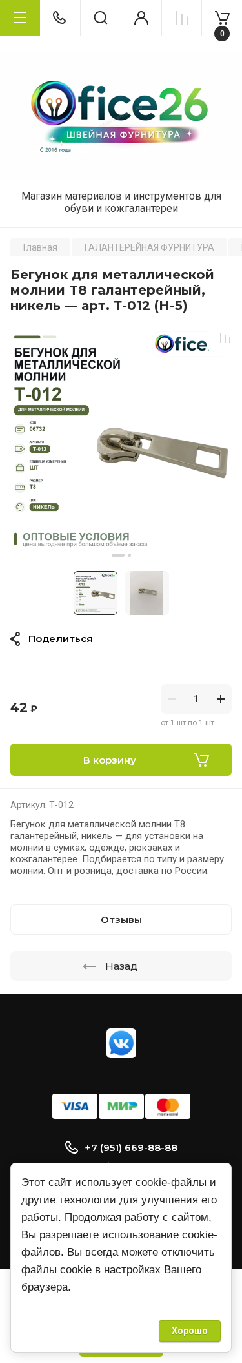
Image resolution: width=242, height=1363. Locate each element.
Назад (121, 966)
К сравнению (225, 338)
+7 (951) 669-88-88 (131, 1147)
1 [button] (118, 555)
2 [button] (129, 555)
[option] (121, 442)
